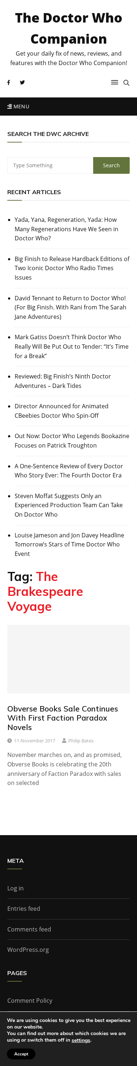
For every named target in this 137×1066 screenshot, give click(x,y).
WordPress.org (28, 950)
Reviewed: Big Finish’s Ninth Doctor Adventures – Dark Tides (63, 381)
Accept (21, 1054)
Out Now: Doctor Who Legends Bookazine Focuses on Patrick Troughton (72, 440)
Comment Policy (29, 1001)
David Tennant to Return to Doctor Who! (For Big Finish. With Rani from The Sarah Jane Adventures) (70, 307)
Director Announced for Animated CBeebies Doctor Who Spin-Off (62, 411)
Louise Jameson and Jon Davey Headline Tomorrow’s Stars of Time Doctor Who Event (69, 544)
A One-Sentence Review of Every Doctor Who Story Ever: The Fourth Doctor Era (69, 471)
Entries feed (23, 909)
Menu (20, 106)
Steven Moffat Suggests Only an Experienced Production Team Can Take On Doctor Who (69, 505)
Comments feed (29, 929)
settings (81, 1040)
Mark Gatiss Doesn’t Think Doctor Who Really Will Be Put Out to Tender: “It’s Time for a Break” (72, 346)
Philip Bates (81, 740)
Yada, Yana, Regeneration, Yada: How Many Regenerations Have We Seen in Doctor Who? (66, 229)
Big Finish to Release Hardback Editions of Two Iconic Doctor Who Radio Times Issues (72, 268)
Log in (15, 888)
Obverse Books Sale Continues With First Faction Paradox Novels (62, 718)
